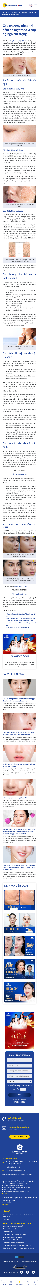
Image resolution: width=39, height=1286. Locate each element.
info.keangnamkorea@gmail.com (18, 1127)
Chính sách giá (7, 1231)
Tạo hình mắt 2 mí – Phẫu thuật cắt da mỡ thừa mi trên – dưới (19, 1215)
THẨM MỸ (6, 1211)
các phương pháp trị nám (18, 41)
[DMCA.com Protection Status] (19, 1257)
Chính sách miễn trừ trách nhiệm (13, 1242)
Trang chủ (5, 12)
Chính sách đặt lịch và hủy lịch (12, 1237)
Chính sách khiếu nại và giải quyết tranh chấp (17, 1245)
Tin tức (11, 12)
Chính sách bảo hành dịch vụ (12, 1240)
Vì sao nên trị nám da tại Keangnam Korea (19, 620)
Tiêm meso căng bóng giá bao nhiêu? (16, 798)
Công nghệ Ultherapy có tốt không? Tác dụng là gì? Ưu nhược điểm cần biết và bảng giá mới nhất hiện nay (19, 868)
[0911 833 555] (4, 1119)
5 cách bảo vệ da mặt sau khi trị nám (18, 627)
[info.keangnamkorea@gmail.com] (4, 1128)
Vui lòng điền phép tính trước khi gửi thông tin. (19, 1086)
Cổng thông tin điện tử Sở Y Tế (12, 1226)
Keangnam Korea (19, 1261)
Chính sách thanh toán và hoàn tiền (14, 1234)
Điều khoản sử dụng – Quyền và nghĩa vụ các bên (18, 1248)
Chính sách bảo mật (9, 1229)
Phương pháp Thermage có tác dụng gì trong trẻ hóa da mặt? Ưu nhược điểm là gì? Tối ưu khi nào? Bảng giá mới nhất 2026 (19, 832)
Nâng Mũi (6, 1219)
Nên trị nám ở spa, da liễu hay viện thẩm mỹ (20, 618)
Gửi (19, 1095)
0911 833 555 (19, 1102)
